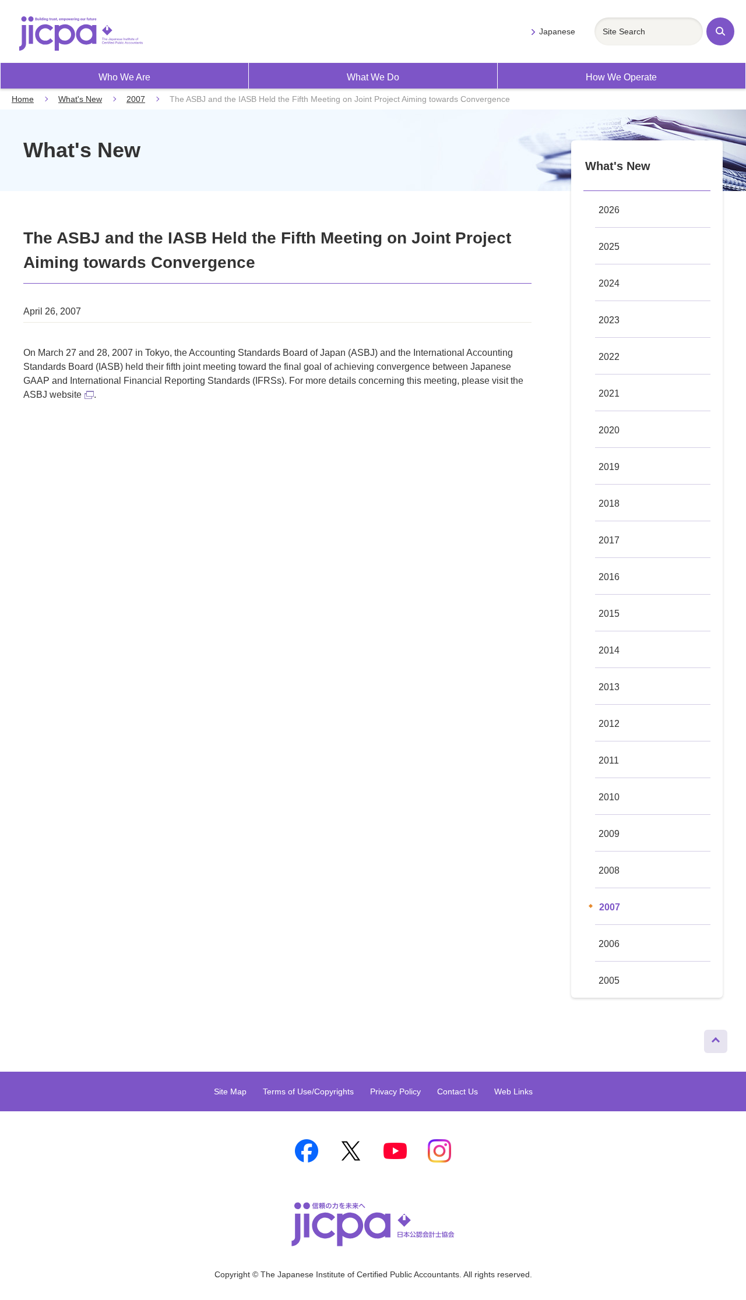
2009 (609, 834)
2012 (609, 724)
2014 (609, 650)
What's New (80, 99)
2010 (609, 797)
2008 (609, 870)
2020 (609, 430)
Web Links (513, 1091)
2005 (609, 980)
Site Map (230, 1091)
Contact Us (457, 1091)
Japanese (557, 31)
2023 (609, 320)
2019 (609, 467)
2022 (609, 357)
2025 (609, 247)
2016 (609, 577)
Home (23, 99)
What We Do (373, 77)
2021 (609, 393)
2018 (609, 503)
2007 (135, 99)
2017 (609, 540)
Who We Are (124, 77)
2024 (609, 283)
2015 (609, 614)
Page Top (711, 1038)
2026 (609, 210)
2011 (609, 760)
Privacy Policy (395, 1091)
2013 (609, 687)
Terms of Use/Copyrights (308, 1091)
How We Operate (621, 77)
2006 (609, 944)
